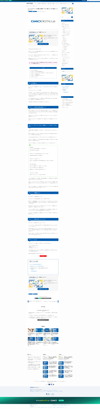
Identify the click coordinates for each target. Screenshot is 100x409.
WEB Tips (64, 38)
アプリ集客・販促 (66, 43)
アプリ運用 (64, 41)
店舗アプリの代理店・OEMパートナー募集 (34, 367)
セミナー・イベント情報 (66, 52)
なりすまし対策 (55, 391)
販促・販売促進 (65, 63)
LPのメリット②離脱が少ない (36, 74)
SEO (64, 37)
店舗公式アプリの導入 (65, 87)
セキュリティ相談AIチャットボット (55, 390)
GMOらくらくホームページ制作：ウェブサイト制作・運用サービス (34, 362)
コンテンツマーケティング (66, 57)
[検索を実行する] (72, 3)
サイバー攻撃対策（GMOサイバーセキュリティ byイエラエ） (39, 391)
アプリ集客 (65, 49)
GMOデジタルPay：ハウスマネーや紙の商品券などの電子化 (34, 359)
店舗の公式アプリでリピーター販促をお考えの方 (37, 266)
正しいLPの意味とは (34, 70)
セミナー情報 (65, 54)
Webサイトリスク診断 (49, 390)
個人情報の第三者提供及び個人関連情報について (52, 381)
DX (64, 23)
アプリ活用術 (65, 46)
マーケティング (30, 11)
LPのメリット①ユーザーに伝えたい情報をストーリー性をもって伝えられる (42, 72)
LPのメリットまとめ (34, 76)
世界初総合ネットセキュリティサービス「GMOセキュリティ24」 (36, 390)
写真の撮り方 (65, 40)
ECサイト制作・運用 (66, 24)
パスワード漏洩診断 (44, 390)
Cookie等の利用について (43, 381)
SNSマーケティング (66, 26)
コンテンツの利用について (62, 381)
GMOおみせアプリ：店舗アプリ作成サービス (34, 357)
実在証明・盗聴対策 (32, 391)
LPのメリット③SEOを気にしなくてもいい (38, 75)
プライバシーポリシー (37, 381)
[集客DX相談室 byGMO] (30, 4)
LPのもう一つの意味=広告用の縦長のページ (38, 71)
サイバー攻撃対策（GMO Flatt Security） (49, 391)
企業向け (32, 269)
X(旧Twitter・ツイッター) (66, 32)
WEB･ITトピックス (66, 35)
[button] (35, 298)
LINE (64, 29)
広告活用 (64, 60)
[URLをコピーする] (53, 384)
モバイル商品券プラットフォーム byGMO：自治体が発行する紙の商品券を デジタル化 (34, 365)
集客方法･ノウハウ (35, 11)
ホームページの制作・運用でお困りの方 (35, 264)
